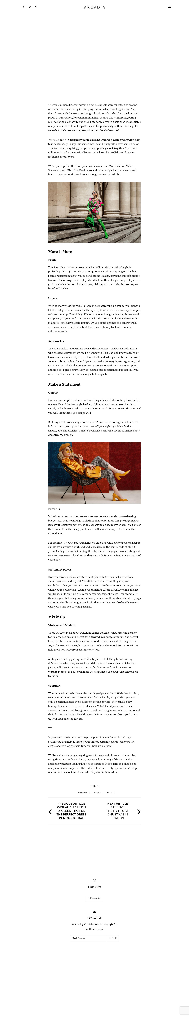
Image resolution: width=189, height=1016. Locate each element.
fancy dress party (101, 637)
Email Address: (79, 938)
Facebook (82, 792)
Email (109, 792)
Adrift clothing (62, 280)
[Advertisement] (94, 78)
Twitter (97, 792)
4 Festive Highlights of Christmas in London (118, 811)
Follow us (94, 898)
